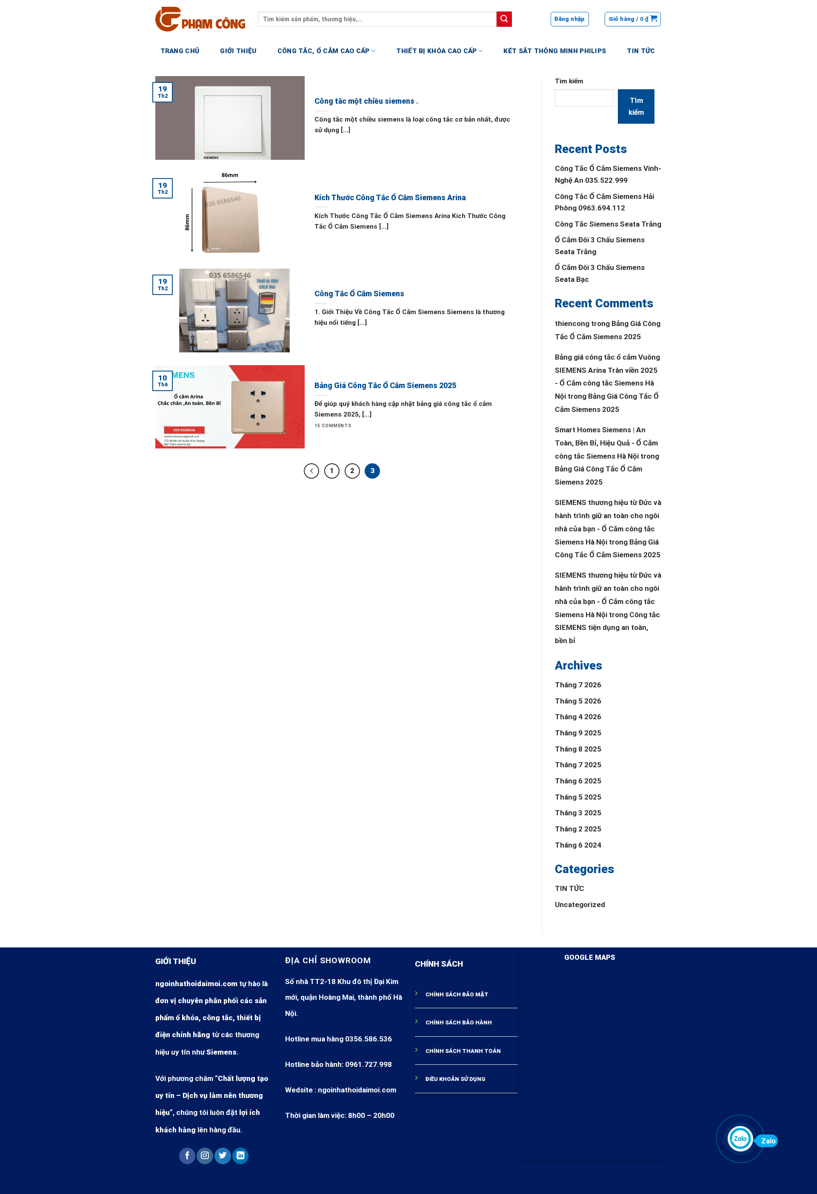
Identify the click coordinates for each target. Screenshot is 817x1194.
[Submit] (504, 19)
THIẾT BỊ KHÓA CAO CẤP (436, 51)
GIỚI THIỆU (238, 51)
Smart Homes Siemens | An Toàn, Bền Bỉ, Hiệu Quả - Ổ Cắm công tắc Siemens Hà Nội (606, 442)
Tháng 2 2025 (578, 829)
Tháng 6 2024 (578, 845)
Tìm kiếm (569, 81)
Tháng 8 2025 (578, 749)
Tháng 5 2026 (578, 701)
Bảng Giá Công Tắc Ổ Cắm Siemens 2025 (385, 385)
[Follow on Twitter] (222, 1156)
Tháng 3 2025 (578, 812)
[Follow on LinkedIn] (240, 1156)
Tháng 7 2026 (578, 685)
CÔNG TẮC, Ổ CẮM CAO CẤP (323, 51)
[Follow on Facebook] (187, 1156)
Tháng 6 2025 (578, 781)
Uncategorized (580, 904)
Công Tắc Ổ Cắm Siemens (359, 293)
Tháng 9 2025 (578, 733)
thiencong (572, 323)
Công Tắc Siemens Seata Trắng (608, 224)
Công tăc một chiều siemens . (366, 101)
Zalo (768, 1141)
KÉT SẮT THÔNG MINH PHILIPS (554, 51)
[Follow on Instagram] (205, 1156)
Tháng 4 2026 (578, 716)
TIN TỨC (641, 51)
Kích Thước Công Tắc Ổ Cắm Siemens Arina (390, 197)
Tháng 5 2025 (578, 797)
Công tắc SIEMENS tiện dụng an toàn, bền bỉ (607, 627)
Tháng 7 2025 (578, 764)
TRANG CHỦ (180, 51)
